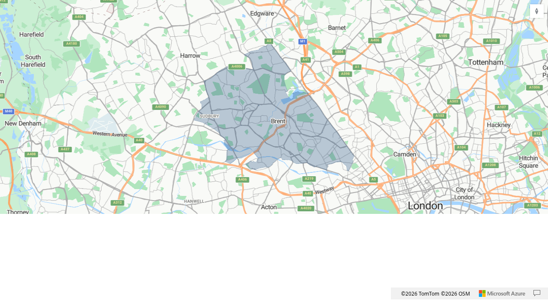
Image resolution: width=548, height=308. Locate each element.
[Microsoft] (502, 293)
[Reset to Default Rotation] (537, 11)
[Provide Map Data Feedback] (537, 293)
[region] (274, 107)
